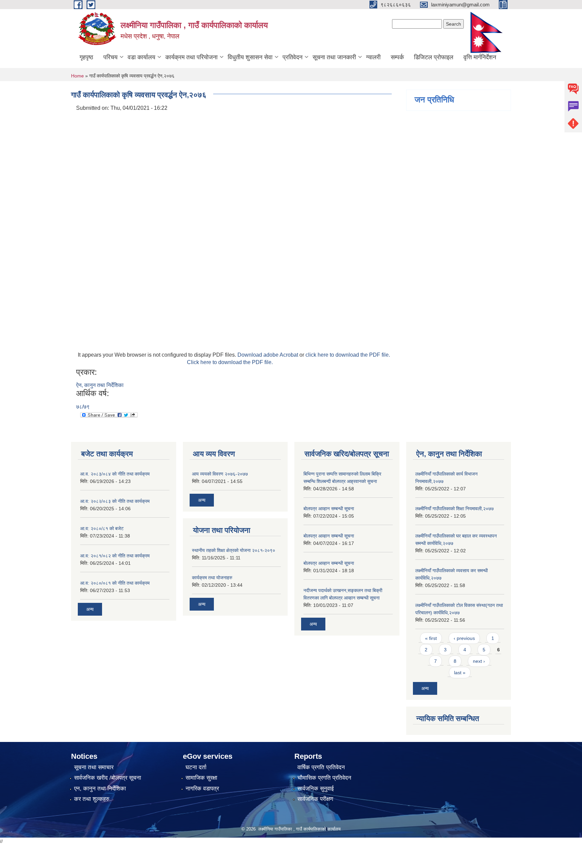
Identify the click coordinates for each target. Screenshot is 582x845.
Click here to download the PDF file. (230, 362)
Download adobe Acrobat (268, 355)
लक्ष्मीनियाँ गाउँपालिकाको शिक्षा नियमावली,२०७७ (454, 508)
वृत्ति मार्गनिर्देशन (479, 57)
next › (479, 661)
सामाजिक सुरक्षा (201, 778)
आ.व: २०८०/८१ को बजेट (102, 528)
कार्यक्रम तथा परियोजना (191, 57)
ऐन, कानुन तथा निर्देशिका (100, 385)
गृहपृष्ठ (86, 57)
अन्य (90, 609)
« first (431, 638)
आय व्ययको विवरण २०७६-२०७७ (220, 474)
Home (77, 75)
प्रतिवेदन (292, 57)
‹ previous (464, 638)
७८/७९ (83, 407)
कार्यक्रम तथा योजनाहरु (212, 577)
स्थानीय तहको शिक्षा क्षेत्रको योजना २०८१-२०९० (233, 550)
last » (459, 672)
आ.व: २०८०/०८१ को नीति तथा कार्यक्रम (115, 583)
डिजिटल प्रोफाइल (433, 57)
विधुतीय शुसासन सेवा (250, 57)
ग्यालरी (373, 57)
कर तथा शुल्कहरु (91, 799)
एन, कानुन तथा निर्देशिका (100, 788)
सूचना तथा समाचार (94, 767)
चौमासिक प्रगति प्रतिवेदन (324, 778)
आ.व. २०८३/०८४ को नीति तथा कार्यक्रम (115, 474)
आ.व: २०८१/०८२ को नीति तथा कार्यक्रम (115, 555)
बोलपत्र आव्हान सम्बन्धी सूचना (328, 508)
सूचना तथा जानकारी (334, 57)
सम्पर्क (397, 57)
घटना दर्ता (196, 767)
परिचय (110, 57)
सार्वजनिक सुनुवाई (315, 788)
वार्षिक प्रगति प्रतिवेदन (321, 767)
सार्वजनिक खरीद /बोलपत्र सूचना (107, 778)
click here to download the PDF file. (347, 355)
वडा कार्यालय (141, 57)
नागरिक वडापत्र (202, 788)
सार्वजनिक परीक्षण (315, 799)
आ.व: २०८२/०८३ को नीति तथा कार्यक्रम (115, 501)
